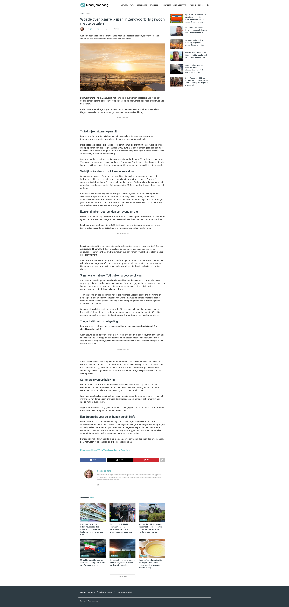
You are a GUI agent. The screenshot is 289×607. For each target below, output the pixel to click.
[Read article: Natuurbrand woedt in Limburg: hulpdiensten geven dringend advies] (176, 44)
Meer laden (122, 576)
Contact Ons (92, 592)
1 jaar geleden (107, 29)
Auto (132, 5)
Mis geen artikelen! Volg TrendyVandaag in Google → (105, 450)
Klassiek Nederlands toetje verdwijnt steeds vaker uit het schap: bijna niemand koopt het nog (150, 564)
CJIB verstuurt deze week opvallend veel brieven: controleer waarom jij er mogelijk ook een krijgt (195, 18)
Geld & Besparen (180, 5)
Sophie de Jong (94, 29)
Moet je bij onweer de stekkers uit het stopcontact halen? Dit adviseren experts (194, 68)
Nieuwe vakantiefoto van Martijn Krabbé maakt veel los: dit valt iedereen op (196, 54)
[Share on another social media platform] (162, 460)
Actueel (124, 5)
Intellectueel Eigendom (106, 592)
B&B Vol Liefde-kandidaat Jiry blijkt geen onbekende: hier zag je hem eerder (196, 29)
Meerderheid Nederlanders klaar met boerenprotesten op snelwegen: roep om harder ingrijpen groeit (150, 528)
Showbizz (167, 5)
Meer (200, 5)
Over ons (83, 592)
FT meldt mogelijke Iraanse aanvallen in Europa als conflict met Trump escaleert (93, 562)
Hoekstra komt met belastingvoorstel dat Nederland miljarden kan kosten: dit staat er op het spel (91, 529)
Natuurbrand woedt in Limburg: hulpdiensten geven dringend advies (194, 42)
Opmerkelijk (155, 5)
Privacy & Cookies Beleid (124, 592)
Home (82, 13)
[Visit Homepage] (94, 5)
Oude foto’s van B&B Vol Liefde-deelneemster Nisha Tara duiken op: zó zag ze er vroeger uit (196, 81)
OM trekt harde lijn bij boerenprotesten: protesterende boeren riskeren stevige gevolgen (121, 528)
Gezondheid (142, 5)
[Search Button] (208, 5)
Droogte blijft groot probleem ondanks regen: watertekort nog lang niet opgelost (122, 562)
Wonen (193, 5)
